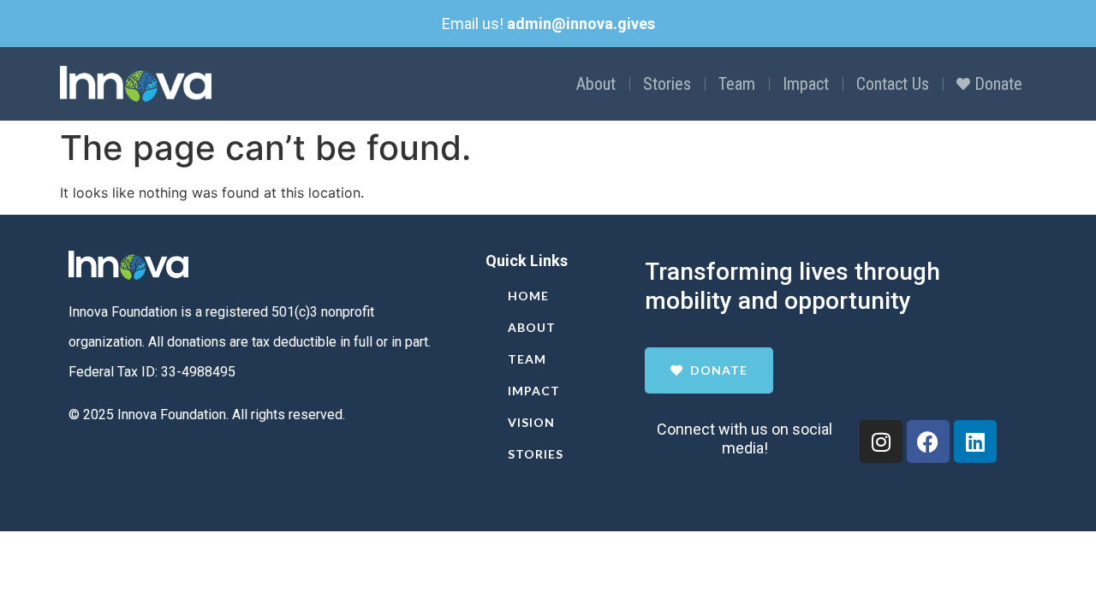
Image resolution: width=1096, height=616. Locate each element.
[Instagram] (881, 441)
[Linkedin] (975, 441)
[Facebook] (928, 441)
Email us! (548, 24)
